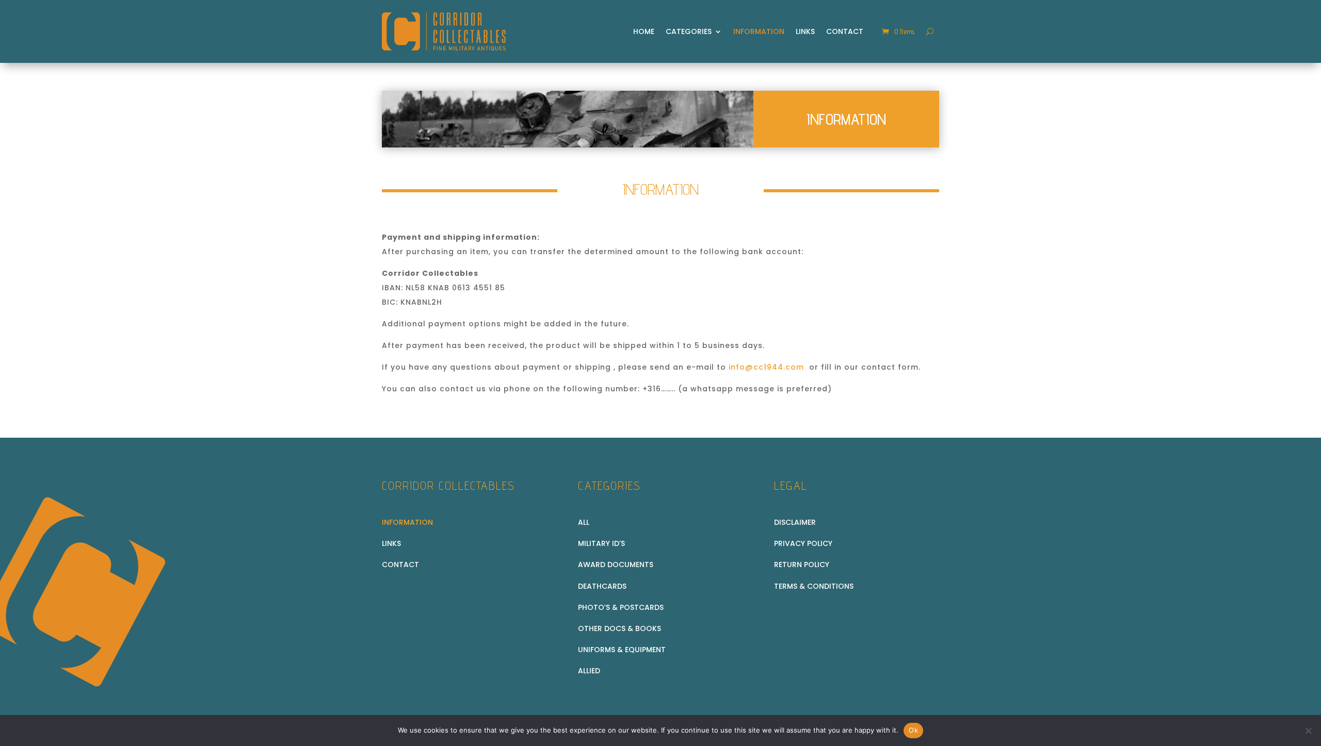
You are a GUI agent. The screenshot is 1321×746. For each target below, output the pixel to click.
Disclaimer (795, 522)
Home (643, 31)
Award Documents (615, 564)
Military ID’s (601, 543)
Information (758, 31)
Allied (589, 671)
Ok (913, 730)
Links (805, 31)
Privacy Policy (803, 543)
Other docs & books (619, 628)
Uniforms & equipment (622, 649)
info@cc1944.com (766, 367)
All (583, 522)
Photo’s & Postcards (621, 607)
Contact (844, 31)
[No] (1308, 730)
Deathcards (602, 586)
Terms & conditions (813, 586)
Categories (689, 31)
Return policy (801, 564)
